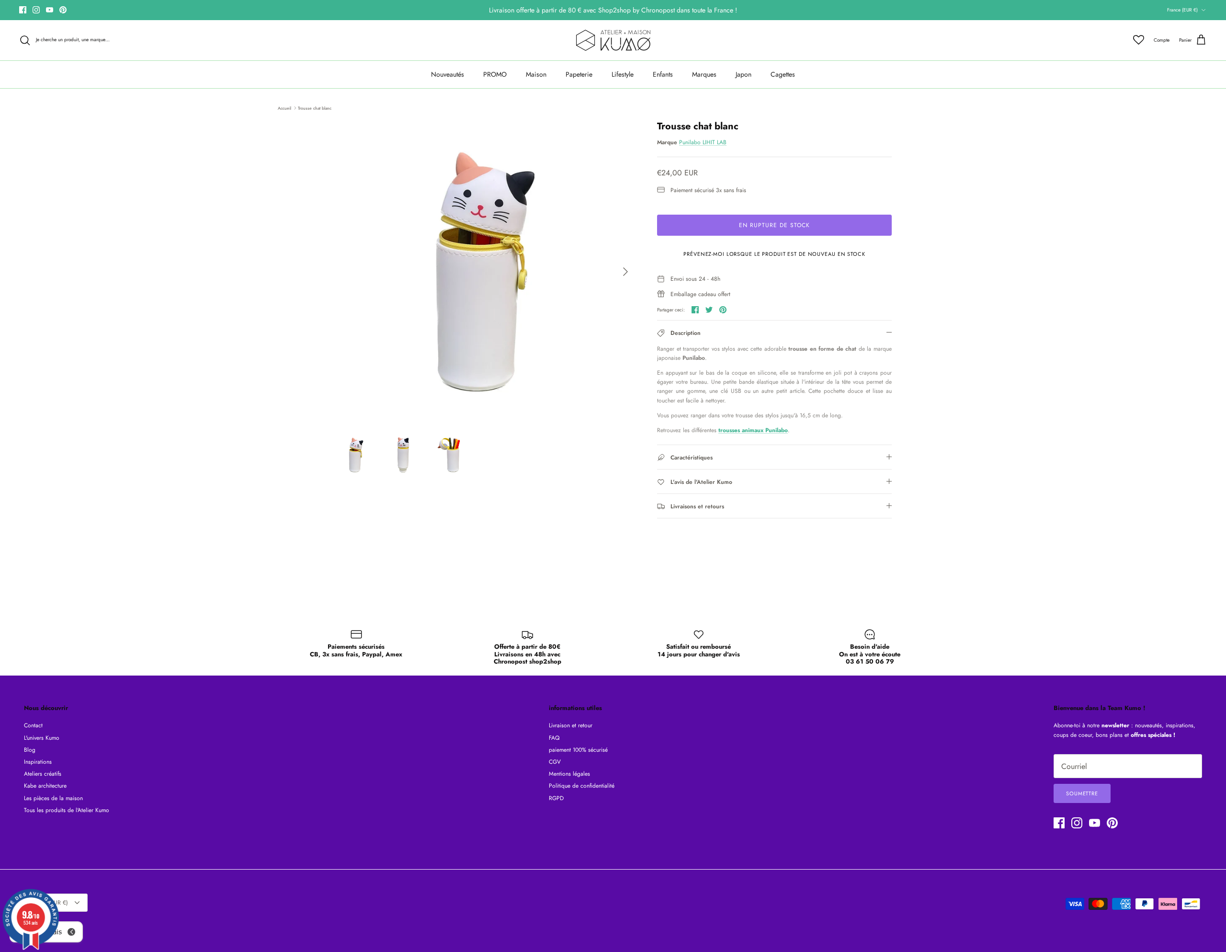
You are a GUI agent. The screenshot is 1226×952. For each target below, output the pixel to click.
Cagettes (783, 74)
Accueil (284, 107)
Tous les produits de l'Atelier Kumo (66, 810)
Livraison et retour (570, 725)
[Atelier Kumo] (613, 40)
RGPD (556, 798)
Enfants (663, 74)
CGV (555, 761)
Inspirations (38, 761)
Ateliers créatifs (42, 773)
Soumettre (1082, 793)
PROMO (495, 74)
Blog (29, 750)
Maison (536, 74)
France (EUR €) (1182, 9)
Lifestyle (623, 74)
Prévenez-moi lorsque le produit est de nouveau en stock (774, 254)
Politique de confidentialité (581, 785)
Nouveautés (447, 74)
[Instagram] (36, 9)
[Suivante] (625, 271)
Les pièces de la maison (53, 798)
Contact (33, 725)
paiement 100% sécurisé (578, 750)
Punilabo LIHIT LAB (703, 142)
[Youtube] (49, 9)
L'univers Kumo (41, 738)
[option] (485, 272)
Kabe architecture (45, 785)
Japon (743, 74)
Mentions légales (569, 773)
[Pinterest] (63, 9)
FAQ (554, 738)
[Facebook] (22, 9)
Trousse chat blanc (314, 107)
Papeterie (579, 74)
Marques (704, 74)
